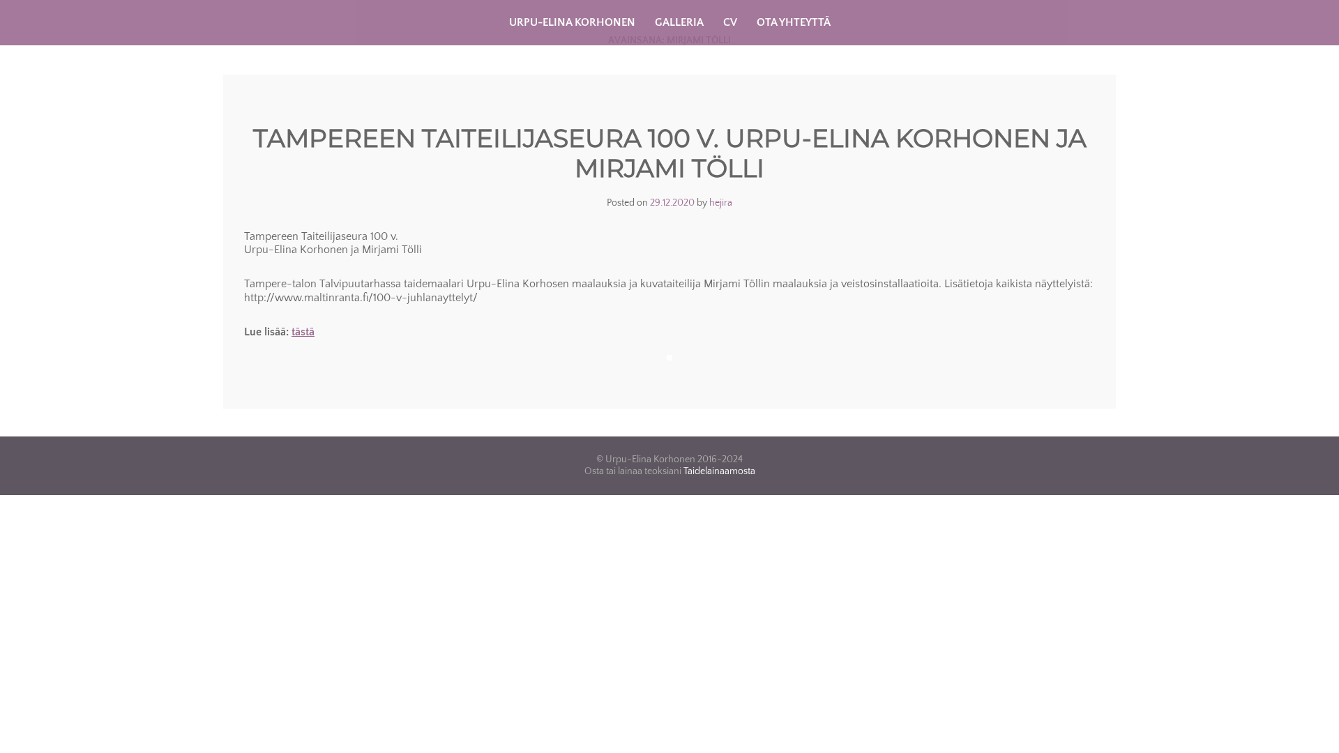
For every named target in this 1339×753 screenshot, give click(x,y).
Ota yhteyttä (794, 22)
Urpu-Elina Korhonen (572, 22)
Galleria (679, 22)
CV (730, 22)
